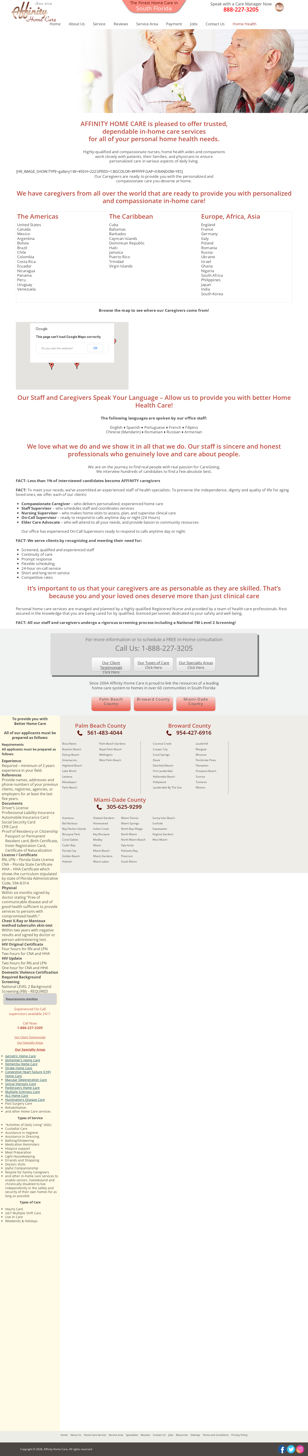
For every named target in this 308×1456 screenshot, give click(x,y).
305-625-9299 (124, 806)
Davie (156, 760)
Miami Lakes (101, 861)
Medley (97, 840)
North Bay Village (132, 829)
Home (55, 23)
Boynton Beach (71, 749)
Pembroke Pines (206, 760)
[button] (77, 365)
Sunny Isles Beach (163, 818)
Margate (201, 749)
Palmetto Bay (129, 851)
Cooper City (160, 749)
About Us (77, 23)
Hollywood (159, 782)
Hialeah (67, 861)
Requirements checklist (22, 999)
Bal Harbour (70, 823)
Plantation (202, 765)
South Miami (129, 861)
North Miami (129, 834)
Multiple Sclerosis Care (22, 1092)
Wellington (106, 755)
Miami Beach (101, 851)
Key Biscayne (101, 834)
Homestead (100, 823)
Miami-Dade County (196, 701)
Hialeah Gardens (103, 818)
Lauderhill (202, 744)
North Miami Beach (133, 840)
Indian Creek (101, 829)
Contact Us (215, 23)
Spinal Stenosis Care (20, 1084)
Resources (182, 1435)
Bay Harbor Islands (74, 829)
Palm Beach (69, 787)
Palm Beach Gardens (112, 744)
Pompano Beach (206, 771)
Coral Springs (161, 755)
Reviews (121, 23)
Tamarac (201, 782)
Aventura (68, 818)
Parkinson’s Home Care (22, 1088)
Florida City (69, 851)
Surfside (157, 823)
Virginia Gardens (162, 834)
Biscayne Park (71, 834)
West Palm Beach (110, 760)
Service (99, 23)
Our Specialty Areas (30, 1043)
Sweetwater (159, 829)
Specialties (132, 1435)
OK (95, 348)
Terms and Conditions (216, 1435)
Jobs (194, 23)
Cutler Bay (68, 845)
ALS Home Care (16, 1095)
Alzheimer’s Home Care (22, 1060)
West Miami (159, 840)
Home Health (244, 23)
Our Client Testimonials (30, 1037)
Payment (174, 23)
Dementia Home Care (21, 1064)
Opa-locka (127, 845)
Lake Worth (69, 771)
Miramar (201, 755)
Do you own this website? (57, 348)
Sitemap (195, 1435)
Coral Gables (70, 840)
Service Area (147, 23)
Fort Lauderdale (163, 771)
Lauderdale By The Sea (167, 787)
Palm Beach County (111, 701)
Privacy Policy (239, 1435)
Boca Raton (69, 744)
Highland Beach (72, 765)
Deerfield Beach (163, 765)
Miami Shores (129, 818)
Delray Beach (70, 755)
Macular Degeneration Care (26, 1080)
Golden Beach (71, 856)
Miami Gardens (103, 856)
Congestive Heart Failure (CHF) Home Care (28, 1074)
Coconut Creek (162, 744)
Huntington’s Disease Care (25, 1099)
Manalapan (69, 782)
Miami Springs (130, 823)
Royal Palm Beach (110, 749)
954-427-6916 (193, 732)
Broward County (153, 699)
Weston (200, 787)
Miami (97, 845)
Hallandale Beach (164, 776)
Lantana (67, 776)
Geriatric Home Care (20, 1056)
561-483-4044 (104, 732)
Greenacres (69, 760)
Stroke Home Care (18, 1068)
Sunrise (200, 776)
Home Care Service (95, 1435)
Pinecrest (127, 856)
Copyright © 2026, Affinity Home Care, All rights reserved (56, 1449)
